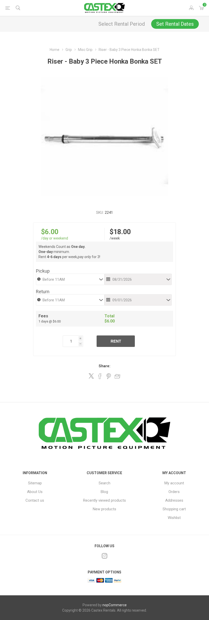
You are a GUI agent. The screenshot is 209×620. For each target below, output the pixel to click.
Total (109, 316)
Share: (104, 366)
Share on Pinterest (108, 376)
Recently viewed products (104, 500)
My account (174, 483)
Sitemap (35, 483)
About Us (35, 491)
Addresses (174, 500)
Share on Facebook (100, 376)
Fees (43, 316)
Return (42, 291)
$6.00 (49, 232)
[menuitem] (35, 483)
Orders (174, 491)
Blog (104, 491)
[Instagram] (104, 556)
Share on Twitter (91, 375)
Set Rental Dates (175, 24)
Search (104, 483)
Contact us (34, 500)
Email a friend (117, 376)
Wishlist (174, 517)
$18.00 (120, 232)
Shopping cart (174, 509)
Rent (116, 341)
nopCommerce (114, 605)
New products (104, 509)
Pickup (43, 271)
